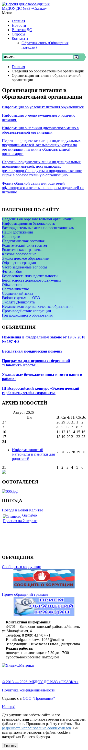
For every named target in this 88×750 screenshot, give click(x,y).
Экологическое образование (25, 258)
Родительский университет (24, 245)
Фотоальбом (12, 271)
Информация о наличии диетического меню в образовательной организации (40, 130)
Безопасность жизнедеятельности (30, 276)
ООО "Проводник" (39, 698)
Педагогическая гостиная (23, 241)
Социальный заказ (17, 293)
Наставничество (15, 289)
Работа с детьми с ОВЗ (21, 298)
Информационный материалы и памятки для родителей (33, 454)
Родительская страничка (22, 250)
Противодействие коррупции (26, 311)
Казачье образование (19, 254)
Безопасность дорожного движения (31, 280)
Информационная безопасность (28, 223)
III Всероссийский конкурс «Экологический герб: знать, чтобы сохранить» (40, 390)
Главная (18, 67)
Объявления (12, 285)
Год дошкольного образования (27, 315)
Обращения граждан (19, 263)
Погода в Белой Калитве (22, 510)
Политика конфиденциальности (28, 690)
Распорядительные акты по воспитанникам (38, 228)
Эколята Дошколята (18, 302)
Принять (10, 745)
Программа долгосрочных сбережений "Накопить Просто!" (36, 363)
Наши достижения (17, 232)
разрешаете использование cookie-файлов (36, 728)
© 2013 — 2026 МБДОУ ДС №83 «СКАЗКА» (40, 682)
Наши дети (11, 236)
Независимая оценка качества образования (37, 306)
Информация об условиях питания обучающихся (43, 107)
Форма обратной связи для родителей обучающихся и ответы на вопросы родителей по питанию (43, 187)
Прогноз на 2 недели (20, 521)
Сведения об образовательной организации (38, 219)
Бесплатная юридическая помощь (32, 351)
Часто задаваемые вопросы (24, 267)
